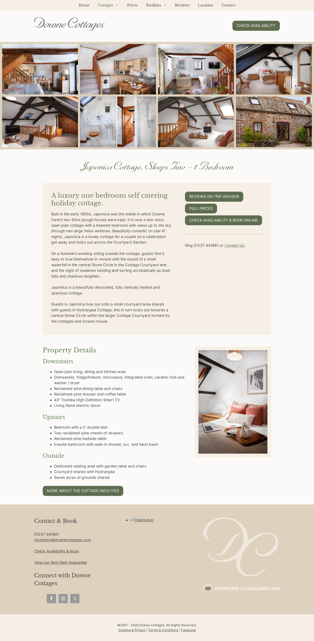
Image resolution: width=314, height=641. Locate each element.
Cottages (105, 5)
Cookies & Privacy (132, 630)
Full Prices (201, 208)
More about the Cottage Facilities (83, 490)
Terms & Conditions (163, 630)
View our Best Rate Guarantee (60, 562)
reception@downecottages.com (62, 540)
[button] (40, 69)
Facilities (153, 5)
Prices (132, 5)
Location (205, 5)
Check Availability (256, 25)
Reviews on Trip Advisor (214, 196)
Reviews (182, 5)
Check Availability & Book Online (223, 220)
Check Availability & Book (56, 551)
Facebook (188, 630)
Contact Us (234, 245)
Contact (228, 5)
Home (84, 5)
